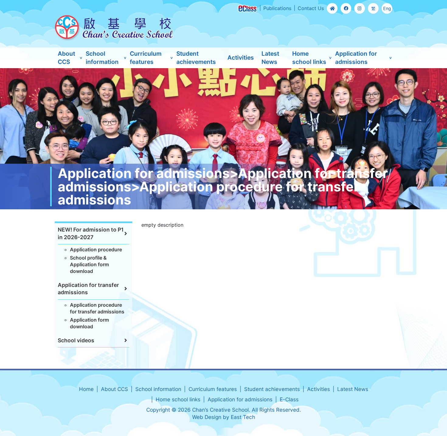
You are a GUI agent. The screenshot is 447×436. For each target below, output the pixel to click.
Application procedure (96, 249)
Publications (277, 8)
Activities (240, 57)
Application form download (89, 323)
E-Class (289, 399)
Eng (387, 8)
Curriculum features (145, 57)
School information (102, 57)
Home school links (309, 57)
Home (86, 389)
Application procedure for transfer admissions (97, 308)
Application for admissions (356, 57)
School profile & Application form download (89, 264)
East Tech (243, 417)
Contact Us (311, 8)
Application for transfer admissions (88, 289)
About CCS (66, 57)
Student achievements (196, 57)
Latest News (270, 57)
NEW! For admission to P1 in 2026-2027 (90, 233)
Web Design (206, 417)
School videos (76, 340)
